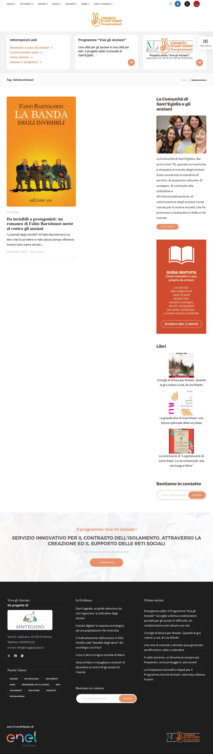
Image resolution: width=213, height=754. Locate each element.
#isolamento (52, 679)
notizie (42, 3)
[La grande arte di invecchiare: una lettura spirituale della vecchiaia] (181, 403)
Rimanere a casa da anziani (29, 47)
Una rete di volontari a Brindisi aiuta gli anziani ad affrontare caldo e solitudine (173, 647)
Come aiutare (19, 57)
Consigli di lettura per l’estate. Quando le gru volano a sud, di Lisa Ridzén (181, 382)
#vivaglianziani (17, 696)
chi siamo (25, 3)
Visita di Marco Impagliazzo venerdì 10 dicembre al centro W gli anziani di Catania (100, 667)
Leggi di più (167, 227)
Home (184, 80)
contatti (70, 3)
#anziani (14, 679)
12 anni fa (23, 252)
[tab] (154, 600)
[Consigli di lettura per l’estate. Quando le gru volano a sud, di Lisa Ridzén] (181, 365)
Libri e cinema (102, 3)
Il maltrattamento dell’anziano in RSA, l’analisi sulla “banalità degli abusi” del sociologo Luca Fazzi (100, 642)
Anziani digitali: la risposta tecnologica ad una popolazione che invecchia (100, 628)
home (10, 3)
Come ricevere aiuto (24, 52)
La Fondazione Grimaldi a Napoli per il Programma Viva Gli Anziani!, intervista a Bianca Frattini (174, 674)
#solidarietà (16, 690)
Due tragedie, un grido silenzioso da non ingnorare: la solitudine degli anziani (99, 613)
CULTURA (13, 212)
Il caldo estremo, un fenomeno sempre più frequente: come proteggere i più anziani (171, 659)
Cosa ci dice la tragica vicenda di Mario (100, 655)
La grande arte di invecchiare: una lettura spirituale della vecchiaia (181, 420)
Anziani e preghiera (24, 62)
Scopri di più (106, 562)
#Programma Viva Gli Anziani (35, 684)
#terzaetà (51, 690)
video (84, 3)
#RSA (58, 684)
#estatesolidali (31, 679)
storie (55, 3)
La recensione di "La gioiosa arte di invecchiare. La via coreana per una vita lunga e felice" (181, 460)
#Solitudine (34, 690)
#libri (12, 684)
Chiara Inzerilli (12, 252)
